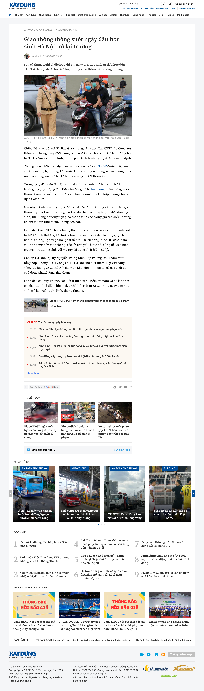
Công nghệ (138, 14)
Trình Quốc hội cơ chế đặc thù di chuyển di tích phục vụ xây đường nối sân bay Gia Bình (83, 365)
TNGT (102, 166)
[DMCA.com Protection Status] (169, 675)
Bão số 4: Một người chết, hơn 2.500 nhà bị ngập (43, 544)
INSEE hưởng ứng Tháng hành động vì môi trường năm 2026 (169, 623)
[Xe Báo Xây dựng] (184, 668)
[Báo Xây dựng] (22, 5)
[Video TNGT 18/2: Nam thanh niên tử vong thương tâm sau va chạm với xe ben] (36, 305)
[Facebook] (114, 387)
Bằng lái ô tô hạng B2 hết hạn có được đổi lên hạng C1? (162, 544)
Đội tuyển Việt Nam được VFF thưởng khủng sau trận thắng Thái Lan (44, 559)
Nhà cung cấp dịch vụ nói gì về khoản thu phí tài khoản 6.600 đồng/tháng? (79, 514)
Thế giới (151, 14)
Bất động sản (147, 8)
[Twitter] (120, 387)
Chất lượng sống (87, 14)
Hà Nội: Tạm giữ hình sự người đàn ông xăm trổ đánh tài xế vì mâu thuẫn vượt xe (104, 574)
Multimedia (183, 14)
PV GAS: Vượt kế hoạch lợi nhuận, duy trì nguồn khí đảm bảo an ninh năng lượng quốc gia (83, 640)
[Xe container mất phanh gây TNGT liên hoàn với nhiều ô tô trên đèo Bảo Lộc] (115, 412)
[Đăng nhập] (170, 4)
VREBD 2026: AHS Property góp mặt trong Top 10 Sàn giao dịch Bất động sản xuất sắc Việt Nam (79, 625)
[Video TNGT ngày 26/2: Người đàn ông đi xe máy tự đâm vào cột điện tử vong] (41, 412)
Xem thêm (33, 373)
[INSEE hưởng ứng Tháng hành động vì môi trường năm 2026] (170, 605)
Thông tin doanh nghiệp (30, 587)
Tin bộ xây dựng (187, 8)
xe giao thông (130, 8)
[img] (78, 105)
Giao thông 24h (66, 30)
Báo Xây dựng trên (38, 387)
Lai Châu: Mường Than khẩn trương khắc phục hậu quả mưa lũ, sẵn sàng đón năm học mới (105, 544)
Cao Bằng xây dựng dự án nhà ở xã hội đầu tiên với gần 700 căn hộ (79, 356)
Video (171, 14)
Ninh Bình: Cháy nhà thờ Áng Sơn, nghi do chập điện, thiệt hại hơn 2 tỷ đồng (81, 338)
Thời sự (19, 14)
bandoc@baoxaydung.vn (93, 673)
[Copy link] (131, 387)
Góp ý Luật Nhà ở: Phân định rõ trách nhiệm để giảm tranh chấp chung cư (44, 574)
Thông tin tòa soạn (181, 654)
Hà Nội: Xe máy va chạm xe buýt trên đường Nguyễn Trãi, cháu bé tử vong (34, 514)
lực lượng (98, 189)
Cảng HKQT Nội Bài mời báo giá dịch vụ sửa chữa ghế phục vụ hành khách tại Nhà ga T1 (124, 625)
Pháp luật (70, 14)
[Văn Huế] (27, 56)
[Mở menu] (193, 14)
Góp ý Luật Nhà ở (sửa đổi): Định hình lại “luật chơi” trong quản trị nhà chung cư (103, 559)
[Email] (126, 387)
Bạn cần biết (22, 640)
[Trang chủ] (10, 15)
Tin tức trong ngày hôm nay (55, 322)
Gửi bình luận (122, 449)
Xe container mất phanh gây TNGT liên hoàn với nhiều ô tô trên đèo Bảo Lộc (114, 432)
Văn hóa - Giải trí (108, 14)
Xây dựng (31, 14)
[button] (98, 524)
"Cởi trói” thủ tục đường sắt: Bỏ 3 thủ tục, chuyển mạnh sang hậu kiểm (81, 329)
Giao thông (45, 14)
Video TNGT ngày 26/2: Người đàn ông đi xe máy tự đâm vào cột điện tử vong (40, 432)
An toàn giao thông (166, 8)
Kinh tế (58, 14)
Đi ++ (162, 14)
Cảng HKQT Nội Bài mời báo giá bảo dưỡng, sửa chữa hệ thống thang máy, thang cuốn (34, 625)
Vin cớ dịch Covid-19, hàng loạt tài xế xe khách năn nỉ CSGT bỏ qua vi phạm (77, 432)
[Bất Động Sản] (156, 668)
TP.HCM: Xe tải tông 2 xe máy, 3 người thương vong (124, 516)
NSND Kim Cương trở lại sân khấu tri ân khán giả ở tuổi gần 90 (165, 574)
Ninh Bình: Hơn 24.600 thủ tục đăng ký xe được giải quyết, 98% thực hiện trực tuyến (83, 348)
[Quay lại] (26, 387)
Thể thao (124, 14)
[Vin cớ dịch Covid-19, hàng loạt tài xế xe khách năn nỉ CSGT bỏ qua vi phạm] (78, 412)
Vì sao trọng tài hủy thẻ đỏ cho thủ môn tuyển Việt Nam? (169, 514)
